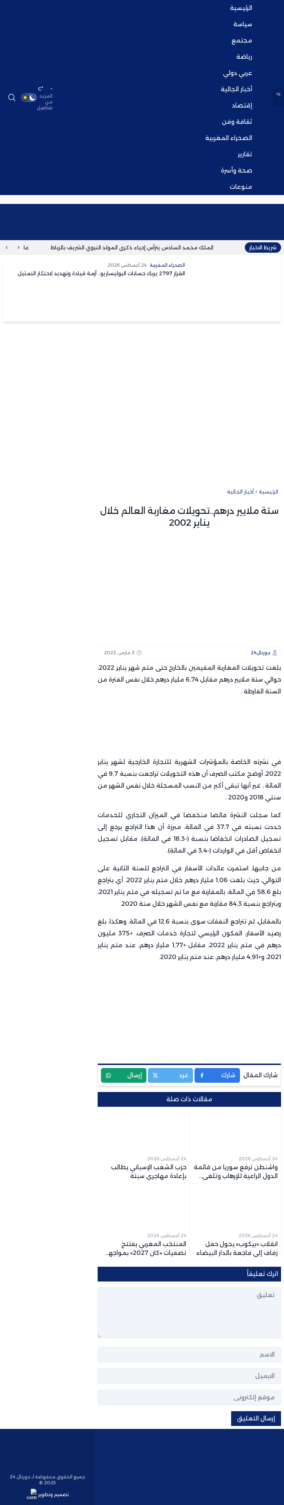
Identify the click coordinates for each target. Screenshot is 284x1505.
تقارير (245, 154)
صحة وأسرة (236, 170)
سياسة (242, 24)
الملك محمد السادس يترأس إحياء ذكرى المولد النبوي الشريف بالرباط (143, 247)
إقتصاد (242, 105)
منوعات (241, 186)
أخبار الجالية (236, 89)
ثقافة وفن (237, 121)
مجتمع (241, 40)
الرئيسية (241, 7)
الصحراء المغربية (228, 137)
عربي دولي (237, 72)
